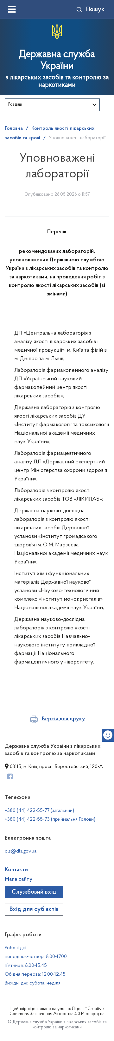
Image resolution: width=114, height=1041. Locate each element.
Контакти (16, 870)
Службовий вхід (34, 892)
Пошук (95, 9)
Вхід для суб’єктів (34, 909)
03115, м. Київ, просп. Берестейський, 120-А (56, 766)
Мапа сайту (19, 879)
